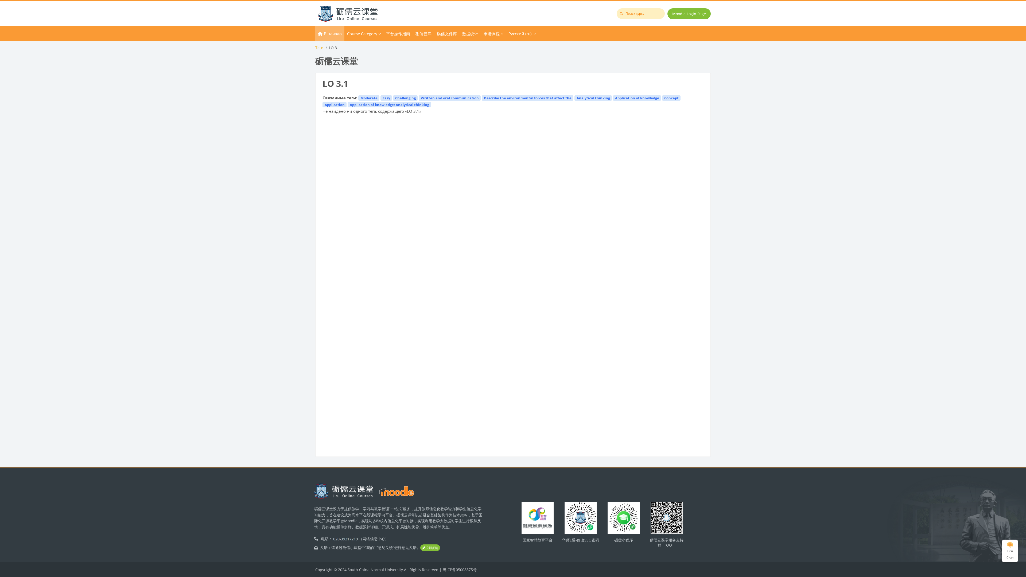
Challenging (405, 98)
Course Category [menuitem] (362, 33)
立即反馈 (431, 548)
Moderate (369, 98)
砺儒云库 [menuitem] (423, 33)
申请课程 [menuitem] (492, 33)
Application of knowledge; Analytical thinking (389, 104)
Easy (386, 98)
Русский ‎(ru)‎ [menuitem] (519, 33)
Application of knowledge (637, 98)
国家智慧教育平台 (538, 540)
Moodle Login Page (689, 13)
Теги (319, 47)
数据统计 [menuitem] (470, 33)
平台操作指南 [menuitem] (398, 33)
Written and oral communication (450, 98)
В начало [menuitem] (333, 33)
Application (335, 104)
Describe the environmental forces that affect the (528, 98)
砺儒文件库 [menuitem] (447, 33)
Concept (671, 98)
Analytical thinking (593, 98)
